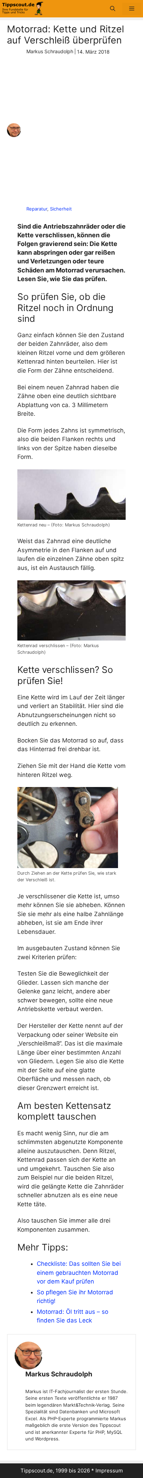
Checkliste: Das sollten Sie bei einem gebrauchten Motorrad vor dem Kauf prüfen (79, 1272)
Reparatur (36, 209)
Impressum (109, 1470)
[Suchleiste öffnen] (112, 9)
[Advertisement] (71, 130)
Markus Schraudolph (58, 1374)
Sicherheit (61, 209)
